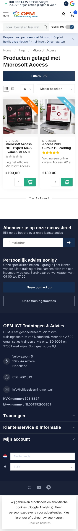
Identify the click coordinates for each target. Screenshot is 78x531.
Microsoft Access (44, 50)
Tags (22, 50)
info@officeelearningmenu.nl (32, 389)
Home (7, 50)
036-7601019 (22, 377)
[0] (72, 14)
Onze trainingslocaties (39, 301)
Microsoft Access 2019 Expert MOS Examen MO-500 (18, 148)
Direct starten (56, 41)
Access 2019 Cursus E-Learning (56, 146)
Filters (36, 76)
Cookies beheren (39, 523)
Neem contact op (39, 287)
